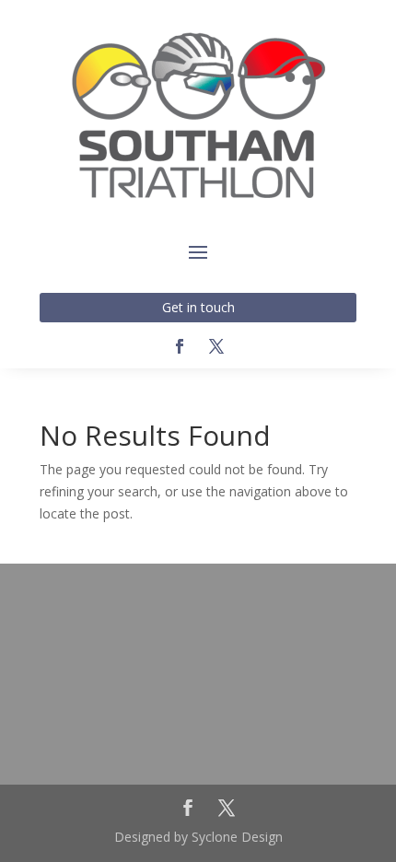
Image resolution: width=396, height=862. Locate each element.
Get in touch (198, 307)
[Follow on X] (216, 346)
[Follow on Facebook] (179, 346)
